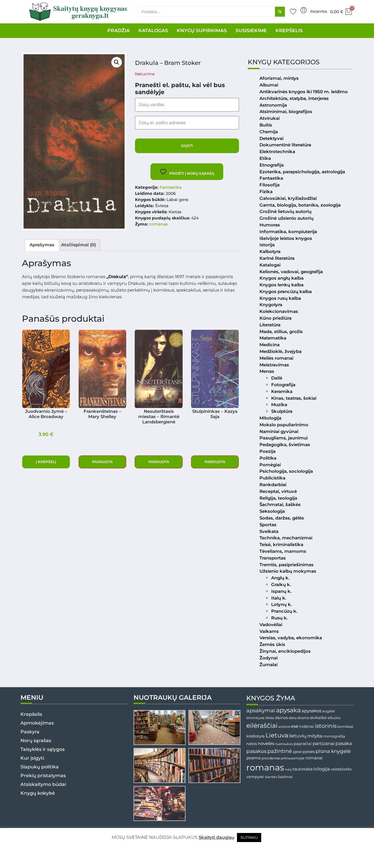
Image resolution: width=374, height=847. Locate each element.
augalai (328, 711)
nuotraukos (284, 744)
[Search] (280, 12)
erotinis (284, 727)
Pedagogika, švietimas (284, 444)
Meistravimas (274, 365)
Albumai (268, 85)
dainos (281, 718)
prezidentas (271, 758)
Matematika (272, 338)
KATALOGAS (153, 30)
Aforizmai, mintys (279, 78)
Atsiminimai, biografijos (285, 111)
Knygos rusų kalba (280, 298)
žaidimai (285, 777)
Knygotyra (270, 304)
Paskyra (318, 11)
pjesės (309, 751)
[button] (116, 62)
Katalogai (269, 265)
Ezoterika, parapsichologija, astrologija (302, 171)
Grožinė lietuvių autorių (285, 211)
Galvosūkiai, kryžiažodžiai (288, 198)
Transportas (272, 558)
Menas (266, 371)
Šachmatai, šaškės (280, 504)
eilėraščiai (262, 726)
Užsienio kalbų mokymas (287, 571)
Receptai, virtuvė (278, 491)
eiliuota (334, 718)
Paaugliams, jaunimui (283, 438)
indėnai (306, 726)
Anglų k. (280, 578)
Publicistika (272, 478)
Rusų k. (279, 618)
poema (253, 758)
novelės (266, 743)
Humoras (269, 225)
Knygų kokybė (37, 793)
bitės (270, 718)
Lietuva (277, 735)
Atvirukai (269, 118)
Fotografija (283, 384)
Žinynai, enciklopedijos (285, 651)
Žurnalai (268, 664)
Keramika (281, 391)
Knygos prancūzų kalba (285, 291)
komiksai (345, 726)
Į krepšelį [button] (46, 462)
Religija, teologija (278, 498)
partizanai (324, 743)
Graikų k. (281, 584)
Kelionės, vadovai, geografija (291, 271)
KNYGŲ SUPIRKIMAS (202, 30)
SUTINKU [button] (249, 837)
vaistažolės (341, 769)
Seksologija (272, 511)
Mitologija (270, 418)
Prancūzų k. (284, 611)
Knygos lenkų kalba (281, 284)
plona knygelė (333, 751)
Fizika (266, 191)
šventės (271, 777)
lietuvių (298, 736)
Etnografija (271, 165)
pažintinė (279, 751)
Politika (267, 458)
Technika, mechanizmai (285, 538)
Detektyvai (271, 138)
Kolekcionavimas (278, 311)
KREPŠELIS (289, 30)
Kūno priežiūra (275, 318)
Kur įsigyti (32, 758)
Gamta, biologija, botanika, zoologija (300, 205)
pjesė (297, 752)
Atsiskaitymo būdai (43, 784)
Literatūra (269, 325)
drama (303, 718)
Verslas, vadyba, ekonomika (290, 637)
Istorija (267, 244)
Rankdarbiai (272, 484)
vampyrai (255, 776)
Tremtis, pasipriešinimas (286, 564)
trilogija (322, 769)
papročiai (303, 743)
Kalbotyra (269, 251)
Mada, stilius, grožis (281, 331)
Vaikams (269, 631)
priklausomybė (292, 758)
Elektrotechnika (277, 151)
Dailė (276, 378)
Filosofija (269, 185)
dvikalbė (318, 717)
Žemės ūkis (272, 644)
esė (294, 726)
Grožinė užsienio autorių (286, 218)
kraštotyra (255, 736)
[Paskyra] (303, 10)
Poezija (267, 451)
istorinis (326, 726)
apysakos (311, 710)
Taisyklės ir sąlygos (42, 749)
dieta (293, 718)
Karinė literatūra (277, 258)
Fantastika (170, 187)
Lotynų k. (281, 604)
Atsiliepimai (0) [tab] (78, 244)
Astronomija (273, 105)
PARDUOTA (102, 462)
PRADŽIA (118, 30)
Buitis (265, 125)
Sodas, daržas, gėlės (281, 518)
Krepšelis (31, 714)
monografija (334, 736)
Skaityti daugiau (216, 837)
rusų (288, 769)
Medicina (269, 344)
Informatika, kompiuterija (288, 231)
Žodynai (268, 658)
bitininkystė (255, 718)
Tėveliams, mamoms (282, 551)
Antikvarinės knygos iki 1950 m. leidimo (303, 91)
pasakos (256, 751)
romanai (314, 758)
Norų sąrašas (35, 740)
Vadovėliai (270, 624)
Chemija (268, 131)
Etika (265, 158)
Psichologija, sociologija (286, 471)
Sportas (267, 524)
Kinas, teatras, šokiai (293, 398)
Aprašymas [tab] (42, 244)
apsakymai (260, 710)
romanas (158, 224)
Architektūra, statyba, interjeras (294, 98)
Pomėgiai (270, 464)
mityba (315, 736)
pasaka (343, 743)
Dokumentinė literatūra (285, 145)
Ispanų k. (281, 591)
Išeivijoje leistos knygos (285, 238)
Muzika (279, 404)
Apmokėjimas (37, 723)
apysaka (288, 710)
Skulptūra (281, 411)
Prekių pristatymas (43, 775)
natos (251, 743)
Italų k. (278, 598)
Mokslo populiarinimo (283, 424)
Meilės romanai (276, 358)
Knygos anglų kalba (281, 278)
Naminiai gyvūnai (278, 431)
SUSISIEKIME (251, 30)
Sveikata (268, 531)
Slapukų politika (39, 767)
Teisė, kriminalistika (281, 544)
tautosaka (302, 769)
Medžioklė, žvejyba (280, 351)
